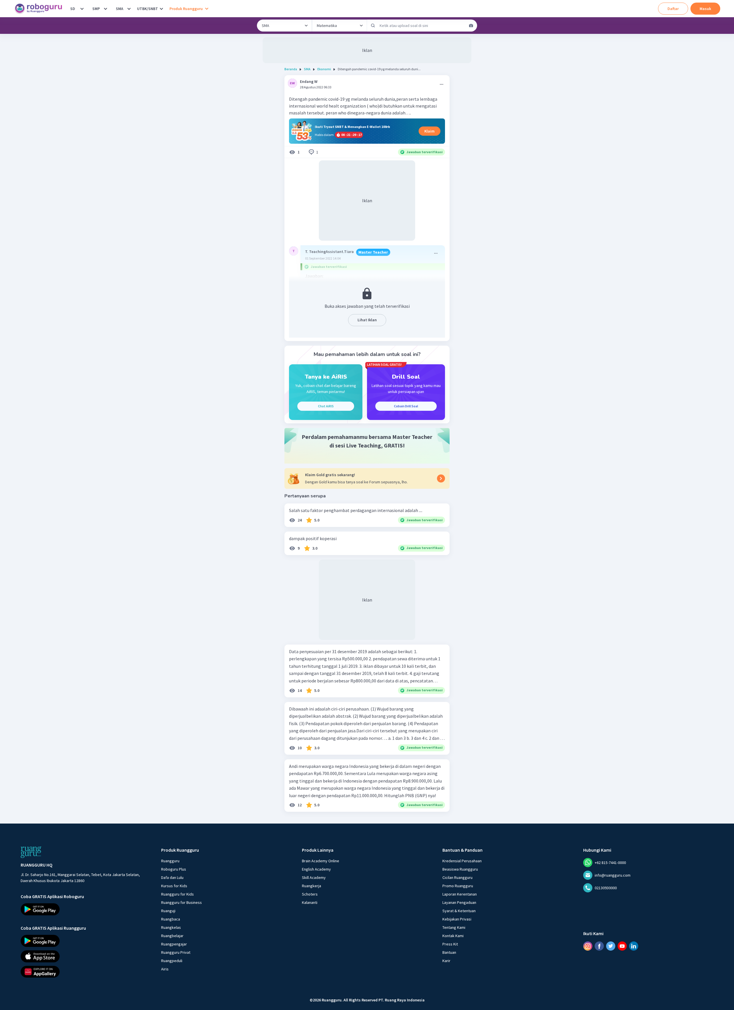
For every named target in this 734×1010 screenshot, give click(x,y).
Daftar (673, 8)
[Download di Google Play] (86, 909)
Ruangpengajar (174, 944)
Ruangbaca (170, 919)
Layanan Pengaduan (459, 902)
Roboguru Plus (173, 869)
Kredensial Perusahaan (462, 860)
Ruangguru (170, 860)
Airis (165, 969)
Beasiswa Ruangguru (460, 869)
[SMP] (105, 8)
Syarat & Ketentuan (459, 910)
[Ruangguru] (31, 852)
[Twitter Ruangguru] (610, 945)
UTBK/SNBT (147, 8)
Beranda (290, 69)
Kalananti (309, 902)
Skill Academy (314, 877)
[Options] (441, 84)
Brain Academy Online (320, 860)
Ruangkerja (311, 885)
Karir (446, 960)
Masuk (705, 8)
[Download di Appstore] (86, 956)
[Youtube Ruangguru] (622, 945)
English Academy (316, 869)
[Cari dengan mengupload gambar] (471, 26)
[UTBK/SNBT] (161, 8)
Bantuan (449, 952)
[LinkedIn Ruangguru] (633, 945)
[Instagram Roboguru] (587, 945)
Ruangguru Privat (175, 952)
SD (72, 8)
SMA (119, 8)
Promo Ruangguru (457, 885)
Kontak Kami (453, 935)
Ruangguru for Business (181, 902)
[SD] (82, 8)
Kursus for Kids (174, 885)
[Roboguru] (40, 9)
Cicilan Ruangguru (457, 877)
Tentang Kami (453, 927)
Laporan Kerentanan (459, 894)
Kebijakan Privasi (456, 919)
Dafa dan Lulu (172, 877)
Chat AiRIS (326, 406)
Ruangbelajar (172, 935)
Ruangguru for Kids (177, 894)
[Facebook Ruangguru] (599, 945)
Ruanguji (168, 910)
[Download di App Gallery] (86, 972)
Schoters (310, 894)
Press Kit (450, 944)
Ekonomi (324, 69)
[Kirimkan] (373, 26)
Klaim (429, 131)
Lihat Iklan (367, 319)
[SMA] (129, 8)
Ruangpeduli (171, 960)
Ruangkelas (171, 927)
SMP (96, 8)
